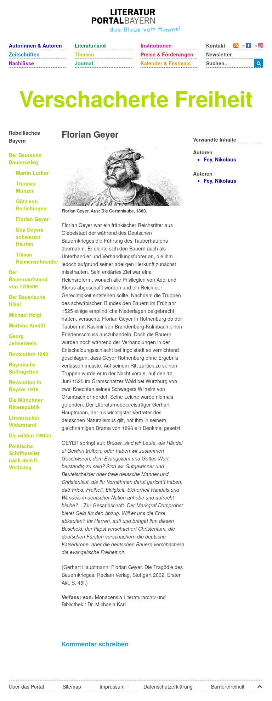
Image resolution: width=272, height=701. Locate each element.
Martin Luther (32, 172)
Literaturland (90, 45)
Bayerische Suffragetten (24, 368)
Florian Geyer (32, 218)
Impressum (112, 686)
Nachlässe (21, 63)
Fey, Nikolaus (220, 159)
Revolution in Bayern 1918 (25, 386)
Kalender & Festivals (166, 63)
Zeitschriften (24, 54)
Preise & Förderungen (167, 54)
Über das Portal (26, 686)
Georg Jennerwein (23, 339)
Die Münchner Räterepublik (25, 403)
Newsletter (219, 54)
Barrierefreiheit (227, 686)
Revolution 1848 (28, 353)
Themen (84, 54)
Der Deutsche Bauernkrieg (25, 158)
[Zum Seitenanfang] (259, 684)
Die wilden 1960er (30, 435)
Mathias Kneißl (27, 325)
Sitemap (72, 686)
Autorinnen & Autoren (35, 45)
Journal (84, 63)
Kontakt (215, 45)
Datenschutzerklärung (168, 686)
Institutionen (156, 45)
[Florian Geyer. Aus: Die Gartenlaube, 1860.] (123, 175)
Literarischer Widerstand (24, 421)
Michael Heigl (25, 314)
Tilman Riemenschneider (37, 258)
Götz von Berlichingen (31, 205)
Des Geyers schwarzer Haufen (30, 236)
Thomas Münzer (25, 187)
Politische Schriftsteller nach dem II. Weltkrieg (24, 456)
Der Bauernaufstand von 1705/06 (28, 279)
